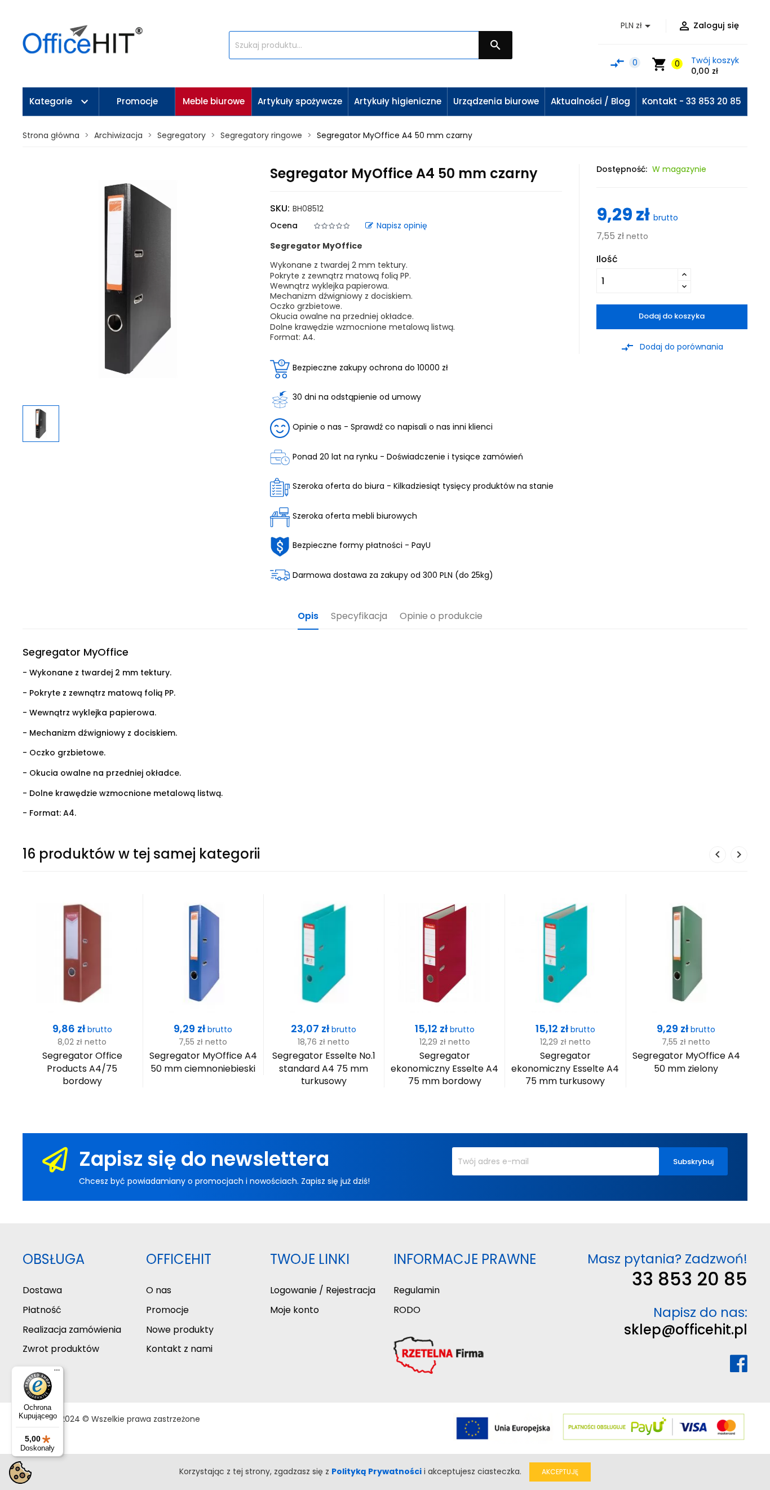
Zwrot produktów (61, 1348)
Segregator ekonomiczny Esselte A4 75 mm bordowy (444, 1068)
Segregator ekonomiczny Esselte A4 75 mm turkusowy (565, 1068)
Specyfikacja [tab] (359, 616)
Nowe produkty (180, 1329)
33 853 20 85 (689, 1279)
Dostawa (42, 1290)
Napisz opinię (402, 225)
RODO (407, 1309)
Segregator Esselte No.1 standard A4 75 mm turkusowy (323, 1068)
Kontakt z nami (179, 1348)
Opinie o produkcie (441, 616)
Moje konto (294, 1309)
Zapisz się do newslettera (204, 1159)
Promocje (167, 1309)
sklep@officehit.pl (685, 1329)
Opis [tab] (308, 616)
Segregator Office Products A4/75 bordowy (82, 1068)
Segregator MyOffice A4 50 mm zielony (686, 1062)
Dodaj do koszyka (672, 316)
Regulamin (416, 1290)
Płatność (42, 1309)
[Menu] (57, 1373)
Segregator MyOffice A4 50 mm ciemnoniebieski (203, 1062)
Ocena (284, 225)
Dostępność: (621, 169)
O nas (158, 1290)
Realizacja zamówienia (72, 1329)
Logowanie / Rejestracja (322, 1290)
